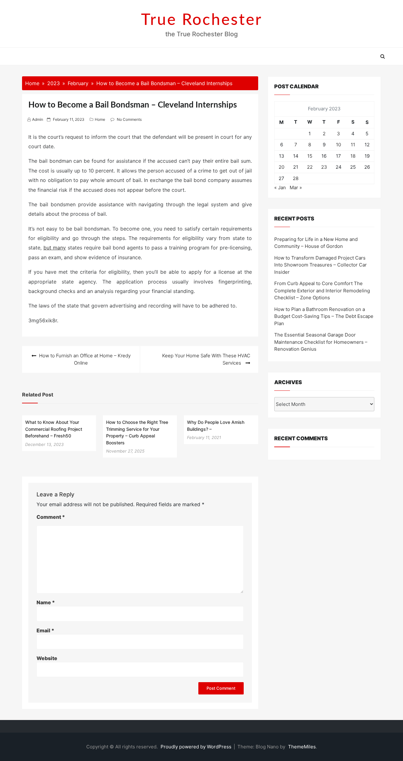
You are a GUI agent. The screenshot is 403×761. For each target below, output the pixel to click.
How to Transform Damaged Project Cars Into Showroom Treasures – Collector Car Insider (320, 265)
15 (309, 156)
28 (295, 178)
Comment (51, 517)
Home (100, 119)
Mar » (296, 187)
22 (310, 167)
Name (46, 602)
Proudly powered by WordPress (197, 747)
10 (338, 145)
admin (37, 119)
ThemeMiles (302, 747)
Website (47, 658)
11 (353, 145)
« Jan (280, 187)
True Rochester (201, 20)
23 (324, 167)
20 (281, 167)
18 (352, 156)
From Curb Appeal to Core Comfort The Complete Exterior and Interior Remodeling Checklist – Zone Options (322, 290)
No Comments (129, 119)
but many (54, 247)
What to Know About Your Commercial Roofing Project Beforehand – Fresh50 (53, 428)
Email (45, 630)
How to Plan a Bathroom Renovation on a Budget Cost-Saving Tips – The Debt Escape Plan (323, 316)
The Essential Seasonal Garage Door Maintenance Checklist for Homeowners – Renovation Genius (320, 342)
